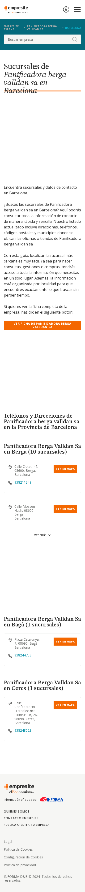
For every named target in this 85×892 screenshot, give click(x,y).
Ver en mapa (65, 468)
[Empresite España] (18, 9)
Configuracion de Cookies (23, 857)
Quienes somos (16, 811)
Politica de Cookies (18, 849)
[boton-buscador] (74, 39)
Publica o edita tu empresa (27, 825)
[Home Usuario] (66, 9)
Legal (8, 841)
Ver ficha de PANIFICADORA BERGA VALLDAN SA (42, 325)
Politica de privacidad (20, 865)
